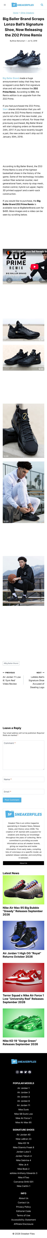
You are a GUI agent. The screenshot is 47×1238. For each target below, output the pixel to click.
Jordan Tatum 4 (24, 1156)
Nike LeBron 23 (23, 1139)
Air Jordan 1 (23, 1088)
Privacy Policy (23, 1207)
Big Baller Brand (11, 78)
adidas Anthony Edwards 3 (23, 1173)
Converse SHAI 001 (23, 1182)
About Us (23, 1198)
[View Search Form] (42, 5)
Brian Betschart (18, 41)
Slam (5, 109)
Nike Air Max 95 (23, 1122)
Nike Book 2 (23, 1169)
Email (7, 791)
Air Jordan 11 (23, 1105)
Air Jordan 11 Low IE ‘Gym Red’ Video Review (12, 678)
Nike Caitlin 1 (23, 1186)
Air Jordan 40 (23, 1134)
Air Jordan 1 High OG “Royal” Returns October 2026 (22, 955)
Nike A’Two (23, 1177)
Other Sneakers (27, 13)
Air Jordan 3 (23, 1092)
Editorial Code (23, 1211)
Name (8, 779)
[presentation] (23, 889)
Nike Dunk (23, 1109)
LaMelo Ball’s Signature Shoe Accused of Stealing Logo (36, 680)
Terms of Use (23, 1215)
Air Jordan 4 (23, 1096)
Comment (10, 743)
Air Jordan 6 (23, 1101)
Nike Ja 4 (23, 1164)
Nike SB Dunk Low (23, 1114)
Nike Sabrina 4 (23, 1160)
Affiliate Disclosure (23, 1224)
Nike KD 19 (23, 1143)
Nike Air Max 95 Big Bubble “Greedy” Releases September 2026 (23, 911)
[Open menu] (5, 5)
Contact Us (23, 1202)
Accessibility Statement (23, 1219)
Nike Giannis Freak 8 (23, 1147)
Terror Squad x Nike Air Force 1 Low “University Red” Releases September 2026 (23, 999)
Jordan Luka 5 (23, 1151)
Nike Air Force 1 (23, 1118)
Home (15, 13)
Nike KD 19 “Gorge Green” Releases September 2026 (20, 1042)
